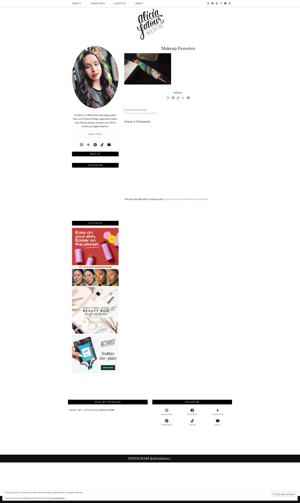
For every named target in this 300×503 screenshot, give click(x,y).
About (139, 3)
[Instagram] (208, 3)
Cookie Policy (59, 498)
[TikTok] (217, 3)
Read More (95, 134)
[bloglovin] (88, 145)
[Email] (225, 3)
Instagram (150, 458)
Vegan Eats (98, 3)
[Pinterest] (213, 3)
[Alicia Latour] (150, 20)
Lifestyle (120, 3)
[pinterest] (95, 145)
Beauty (77, 3)
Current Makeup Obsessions (140, 111)
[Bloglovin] (221, 3)
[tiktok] (102, 145)
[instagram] (81, 145)
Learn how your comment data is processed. (186, 199)
